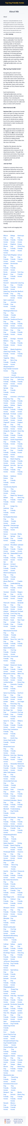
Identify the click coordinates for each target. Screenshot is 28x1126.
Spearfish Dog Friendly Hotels (6, 529)
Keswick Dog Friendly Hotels (20, 342)
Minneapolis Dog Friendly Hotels (7, 864)
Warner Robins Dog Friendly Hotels (5, 480)
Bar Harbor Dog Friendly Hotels (6, 883)
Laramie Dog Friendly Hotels (20, 1016)
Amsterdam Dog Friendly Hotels (7, 784)
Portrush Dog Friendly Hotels (13, 982)
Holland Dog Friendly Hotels (5, 267)
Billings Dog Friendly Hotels (12, 239)
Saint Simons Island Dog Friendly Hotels (6, 1026)
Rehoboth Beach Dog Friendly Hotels (21, 767)
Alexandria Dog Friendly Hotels (13, 767)
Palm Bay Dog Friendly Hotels (13, 999)
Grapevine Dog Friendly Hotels (21, 829)
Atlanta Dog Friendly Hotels (12, 1059)
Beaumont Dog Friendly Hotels (13, 668)
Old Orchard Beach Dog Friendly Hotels (13, 566)
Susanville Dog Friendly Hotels (21, 1007)
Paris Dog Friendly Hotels (6, 659)
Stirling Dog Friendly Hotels (20, 846)
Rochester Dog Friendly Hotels (13, 1007)
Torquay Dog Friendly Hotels (6, 451)
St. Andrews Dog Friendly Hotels (6, 510)
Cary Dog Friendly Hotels (20, 450)
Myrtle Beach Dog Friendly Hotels (21, 1095)
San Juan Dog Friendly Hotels (14, 1050)
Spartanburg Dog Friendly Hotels (14, 973)
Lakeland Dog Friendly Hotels (20, 548)
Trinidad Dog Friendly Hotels (5, 668)
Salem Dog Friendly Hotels (6, 845)
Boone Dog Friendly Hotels (12, 911)
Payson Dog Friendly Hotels (12, 956)
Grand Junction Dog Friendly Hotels (13, 304)
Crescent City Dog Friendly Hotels (6, 380)
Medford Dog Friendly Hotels (20, 295)
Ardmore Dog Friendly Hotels (6, 999)
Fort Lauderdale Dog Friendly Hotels (13, 585)
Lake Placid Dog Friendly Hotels (14, 1078)
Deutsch (8, 1121)
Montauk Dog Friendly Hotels (6, 417)
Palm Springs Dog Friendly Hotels (5, 390)
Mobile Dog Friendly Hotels (12, 855)
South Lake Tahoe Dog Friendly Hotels (14, 865)
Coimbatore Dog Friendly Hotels (14, 733)
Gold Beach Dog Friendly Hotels (13, 846)
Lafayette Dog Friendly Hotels (14, 490)
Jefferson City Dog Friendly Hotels (6, 964)
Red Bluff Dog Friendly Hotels (21, 999)
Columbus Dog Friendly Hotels (13, 919)
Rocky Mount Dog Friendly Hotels (5, 276)
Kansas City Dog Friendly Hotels (20, 713)
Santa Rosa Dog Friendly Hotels (13, 705)
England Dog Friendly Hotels (20, 426)
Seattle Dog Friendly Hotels (5, 874)
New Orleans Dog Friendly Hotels (5, 332)
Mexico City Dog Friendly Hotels (13, 1106)
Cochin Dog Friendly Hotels (20, 891)
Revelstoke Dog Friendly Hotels (14, 267)
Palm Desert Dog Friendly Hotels (12, 794)
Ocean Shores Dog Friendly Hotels (5, 248)
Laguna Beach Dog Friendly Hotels (6, 408)
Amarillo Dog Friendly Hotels (13, 595)
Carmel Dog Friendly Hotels (12, 426)
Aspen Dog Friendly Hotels (14, 1043)
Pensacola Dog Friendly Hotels (21, 874)
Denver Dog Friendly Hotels (5, 537)
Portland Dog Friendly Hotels (13, 417)
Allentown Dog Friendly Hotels (14, 314)
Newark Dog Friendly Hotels (5, 1106)
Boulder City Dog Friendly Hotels (13, 930)
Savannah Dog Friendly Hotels (20, 606)
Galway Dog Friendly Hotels (12, 408)
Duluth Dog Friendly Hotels (13, 442)
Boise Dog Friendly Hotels (6, 732)
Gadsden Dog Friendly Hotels (13, 821)
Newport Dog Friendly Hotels (6, 1095)
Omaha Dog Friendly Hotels (20, 668)
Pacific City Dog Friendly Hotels (13, 1035)
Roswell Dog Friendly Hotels (6, 286)
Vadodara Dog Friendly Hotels (13, 803)
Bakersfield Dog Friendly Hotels (7, 651)
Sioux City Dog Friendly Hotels (13, 642)
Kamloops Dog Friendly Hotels (21, 239)
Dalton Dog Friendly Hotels (20, 353)
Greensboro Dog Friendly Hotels (7, 1087)
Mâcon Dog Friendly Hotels (5, 239)
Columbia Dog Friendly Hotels (20, 911)
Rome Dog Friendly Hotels (21, 684)
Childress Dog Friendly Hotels (20, 460)
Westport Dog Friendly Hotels (6, 911)
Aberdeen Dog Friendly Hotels (14, 520)
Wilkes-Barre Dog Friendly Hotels (13, 361)
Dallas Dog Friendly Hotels (13, 890)
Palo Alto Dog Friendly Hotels (6, 1016)
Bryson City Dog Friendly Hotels (13, 651)
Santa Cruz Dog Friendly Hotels (6, 696)
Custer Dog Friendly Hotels (13, 750)
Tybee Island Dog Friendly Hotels (6, 353)
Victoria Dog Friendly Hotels (12, 451)
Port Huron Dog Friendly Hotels (6, 1035)
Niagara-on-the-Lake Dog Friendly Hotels (20, 596)
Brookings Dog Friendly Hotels (6, 956)
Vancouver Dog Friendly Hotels (14, 1087)
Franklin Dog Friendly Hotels (20, 584)
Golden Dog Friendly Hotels (5, 705)
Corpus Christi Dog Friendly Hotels (21, 247)
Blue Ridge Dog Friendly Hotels (6, 900)
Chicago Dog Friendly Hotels (6, 460)
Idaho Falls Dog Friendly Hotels (6, 776)
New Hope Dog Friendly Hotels (21, 623)
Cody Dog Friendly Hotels (21, 285)
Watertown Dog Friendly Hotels (7, 576)
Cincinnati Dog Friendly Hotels (14, 634)
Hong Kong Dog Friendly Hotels (6, 400)
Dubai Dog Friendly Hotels (6, 294)
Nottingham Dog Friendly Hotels (7, 520)
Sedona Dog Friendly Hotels (12, 606)
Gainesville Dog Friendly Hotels (13, 286)
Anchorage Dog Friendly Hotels (21, 900)
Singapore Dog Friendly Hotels (6, 1059)
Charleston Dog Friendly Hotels (13, 331)
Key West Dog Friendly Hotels (13, 874)
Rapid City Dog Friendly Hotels (13, 499)
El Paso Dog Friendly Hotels (12, 724)
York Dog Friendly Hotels (20, 274)
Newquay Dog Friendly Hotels (20, 821)
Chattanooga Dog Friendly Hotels (14, 528)
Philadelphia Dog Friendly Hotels (7, 990)
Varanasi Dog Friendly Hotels (6, 595)
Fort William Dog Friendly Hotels (5, 500)
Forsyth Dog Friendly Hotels (20, 557)
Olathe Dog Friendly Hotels (14, 828)
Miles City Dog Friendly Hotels (21, 677)
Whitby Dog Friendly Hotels (20, 537)
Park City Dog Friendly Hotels (6, 557)
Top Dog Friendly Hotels (14, 3)
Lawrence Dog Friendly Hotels (21, 331)
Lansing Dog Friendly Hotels (12, 677)
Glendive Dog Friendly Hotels (14, 838)
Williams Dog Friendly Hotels (20, 724)
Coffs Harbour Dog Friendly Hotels (13, 901)
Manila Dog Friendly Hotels (14, 352)
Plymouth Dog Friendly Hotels (6, 606)
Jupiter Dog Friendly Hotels (20, 947)
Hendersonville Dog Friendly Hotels (15, 1024)
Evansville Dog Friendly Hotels (21, 793)
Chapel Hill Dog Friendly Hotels (6, 821)
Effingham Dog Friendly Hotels (13, 258)
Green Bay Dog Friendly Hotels (21, 434)
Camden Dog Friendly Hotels (6, 793)
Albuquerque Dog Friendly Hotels (7, 369)
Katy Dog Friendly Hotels (13, 757)
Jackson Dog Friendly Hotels (13, 275)
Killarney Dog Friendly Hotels (6, 642)
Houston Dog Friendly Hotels (20, 855)
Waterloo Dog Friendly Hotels (6, 758)
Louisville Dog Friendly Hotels (6, 1007)
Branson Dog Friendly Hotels (20, 1059)
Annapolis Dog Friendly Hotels (6, 434)
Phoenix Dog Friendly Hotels (5, 623)
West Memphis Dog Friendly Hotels (6, 920)
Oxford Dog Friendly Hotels (20, 258)
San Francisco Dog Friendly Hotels (13, 714)
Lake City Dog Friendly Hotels (20, 642)
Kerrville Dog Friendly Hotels (13, 468)
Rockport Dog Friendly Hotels (13, 434)
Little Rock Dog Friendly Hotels (21, 400)
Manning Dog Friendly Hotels (20, 758)
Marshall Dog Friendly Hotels (6, 812)
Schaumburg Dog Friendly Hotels (7, 838)
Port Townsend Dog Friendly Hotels (14, 371)
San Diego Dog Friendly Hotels (6, 713)
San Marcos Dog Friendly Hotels (5, 566)
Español (8, 1122)
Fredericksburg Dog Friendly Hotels (15, 811)
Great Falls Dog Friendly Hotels (13, 380)
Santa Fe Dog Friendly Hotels (6, 724)
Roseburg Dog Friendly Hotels (15, 939)
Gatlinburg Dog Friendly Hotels (6, 829)
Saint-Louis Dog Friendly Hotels (6, 303)
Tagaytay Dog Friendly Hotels (6, 361)
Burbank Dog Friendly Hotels (6, 982)
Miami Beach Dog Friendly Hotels (21, 1068)
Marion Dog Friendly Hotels (20, 803)
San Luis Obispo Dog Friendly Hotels (20, 469)
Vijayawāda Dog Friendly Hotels (13, 557)
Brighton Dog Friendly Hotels (13, 247)
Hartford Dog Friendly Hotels (20, 696)
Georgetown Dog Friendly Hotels (7, 1043)
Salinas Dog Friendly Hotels (12, 947)
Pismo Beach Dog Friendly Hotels (13, 460)
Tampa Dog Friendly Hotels (12, 1068)
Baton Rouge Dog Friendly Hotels (14, 990)
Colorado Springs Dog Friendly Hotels (13, 538)
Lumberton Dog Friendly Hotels (6, 685)
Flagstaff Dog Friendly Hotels (6, 426)
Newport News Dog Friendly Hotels (21, 499)
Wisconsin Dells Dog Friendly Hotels (21, 380)
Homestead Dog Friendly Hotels (14, 660)
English (8, 1119)
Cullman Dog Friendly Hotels (5, 947)
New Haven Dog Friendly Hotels (6, 741)
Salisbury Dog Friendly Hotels (13, 479)
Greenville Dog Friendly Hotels (6, 322)
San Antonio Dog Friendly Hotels (12, 1096)
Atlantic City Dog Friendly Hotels (6, 614)
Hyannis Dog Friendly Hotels (12, 776)
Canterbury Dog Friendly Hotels (6, 803)
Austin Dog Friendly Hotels (13, 740)
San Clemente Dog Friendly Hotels (13, 686)
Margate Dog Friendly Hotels (13, 1016)
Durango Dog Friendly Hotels (13, 342)
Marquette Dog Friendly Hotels (6, 677)
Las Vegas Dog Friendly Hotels (21, 705)
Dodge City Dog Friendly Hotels (13, 509)
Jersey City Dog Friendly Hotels (6, 767)
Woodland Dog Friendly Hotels (13, 548)
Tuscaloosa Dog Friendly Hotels (7, 490)
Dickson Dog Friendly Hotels (5, 973)
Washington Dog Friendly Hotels (7, 314)
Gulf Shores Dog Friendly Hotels (5, 1069)
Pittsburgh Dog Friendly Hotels (6, 855)
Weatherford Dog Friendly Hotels (7, 938)
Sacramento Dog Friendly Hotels (14, 883)
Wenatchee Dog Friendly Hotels (7, 750)
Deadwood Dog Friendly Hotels (13, 322)
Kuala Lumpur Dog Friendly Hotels (12, 624)
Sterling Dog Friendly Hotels (12, 696)
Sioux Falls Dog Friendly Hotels (6, 258)
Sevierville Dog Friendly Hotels (13, 295)
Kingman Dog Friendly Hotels (6, 468)
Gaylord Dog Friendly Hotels (5, 443)
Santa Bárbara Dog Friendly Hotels (5, 343)
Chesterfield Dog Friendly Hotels (7, 1050)
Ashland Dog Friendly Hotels (20, 443)
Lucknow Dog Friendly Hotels (6, 548)
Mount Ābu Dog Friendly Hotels (6, 584)
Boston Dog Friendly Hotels (5, 891)
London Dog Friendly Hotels (20, 417)
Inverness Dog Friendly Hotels (13, 400)
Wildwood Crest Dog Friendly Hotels (13, 614)
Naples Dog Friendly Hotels (20, 408)
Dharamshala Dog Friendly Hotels (14, 963)
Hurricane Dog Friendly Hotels (14, 784)
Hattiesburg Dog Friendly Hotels (14, 389)
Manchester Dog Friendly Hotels (7, 634)
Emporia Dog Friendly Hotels (13, 576)
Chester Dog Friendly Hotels (20, 322)
